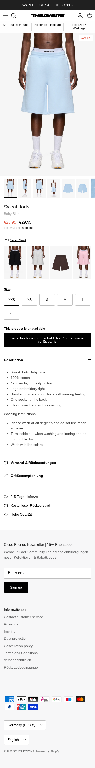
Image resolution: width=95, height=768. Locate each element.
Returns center (15, 624)
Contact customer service (23, 617)
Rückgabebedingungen (22, 667)
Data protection (16, 638)
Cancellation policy (18, 646)
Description (13, 360)
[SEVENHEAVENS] (47, 16)
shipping (28, 228)
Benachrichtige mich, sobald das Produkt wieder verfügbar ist (47, 339)
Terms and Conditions (21, 653)
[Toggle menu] (5, 15)
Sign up (16, 587)
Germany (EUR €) (21, 725)
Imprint (9, 631)
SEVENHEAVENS (23, 751)
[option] (47, 104)
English (13, 740)
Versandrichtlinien (17, 660)
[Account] (79, 15)
